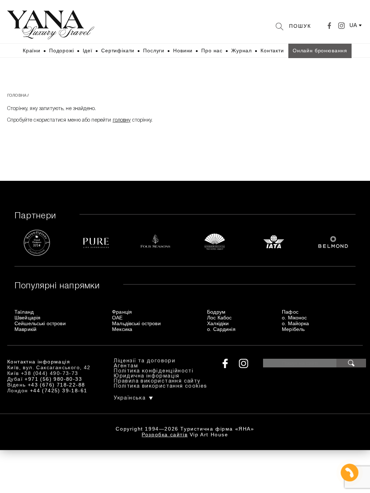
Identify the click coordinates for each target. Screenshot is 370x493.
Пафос (290, 312)
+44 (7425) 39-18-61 (58, 390)
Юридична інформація (147, 376)
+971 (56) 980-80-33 (53, 379)
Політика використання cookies (160, 386)
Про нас (212, 50)
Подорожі (61, 50)
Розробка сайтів (165, 434)
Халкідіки (218, 323)
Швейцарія (27, 317)
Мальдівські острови (136, 323)
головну (122, 120)
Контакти (272, 50)
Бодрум (216, 312)
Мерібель (293, 329)
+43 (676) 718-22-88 (56, 385)
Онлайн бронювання (320, 50)
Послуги (153, 50)
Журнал (241, 50)
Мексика (122, 329)
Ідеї (87, 50)
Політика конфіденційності (153, 371)
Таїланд (24, 312)
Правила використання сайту (157, 381)
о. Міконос (294, 317)
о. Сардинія (221, 329)
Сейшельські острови (40, 323)
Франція (122, 312)
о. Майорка (295, 323)
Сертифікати (117, 50)
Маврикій (25, 329)
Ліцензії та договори (144, 361)
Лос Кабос (219, 317)
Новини (183, 50)
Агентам (126, 366)
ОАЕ (117, 317)
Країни (31, 50)
